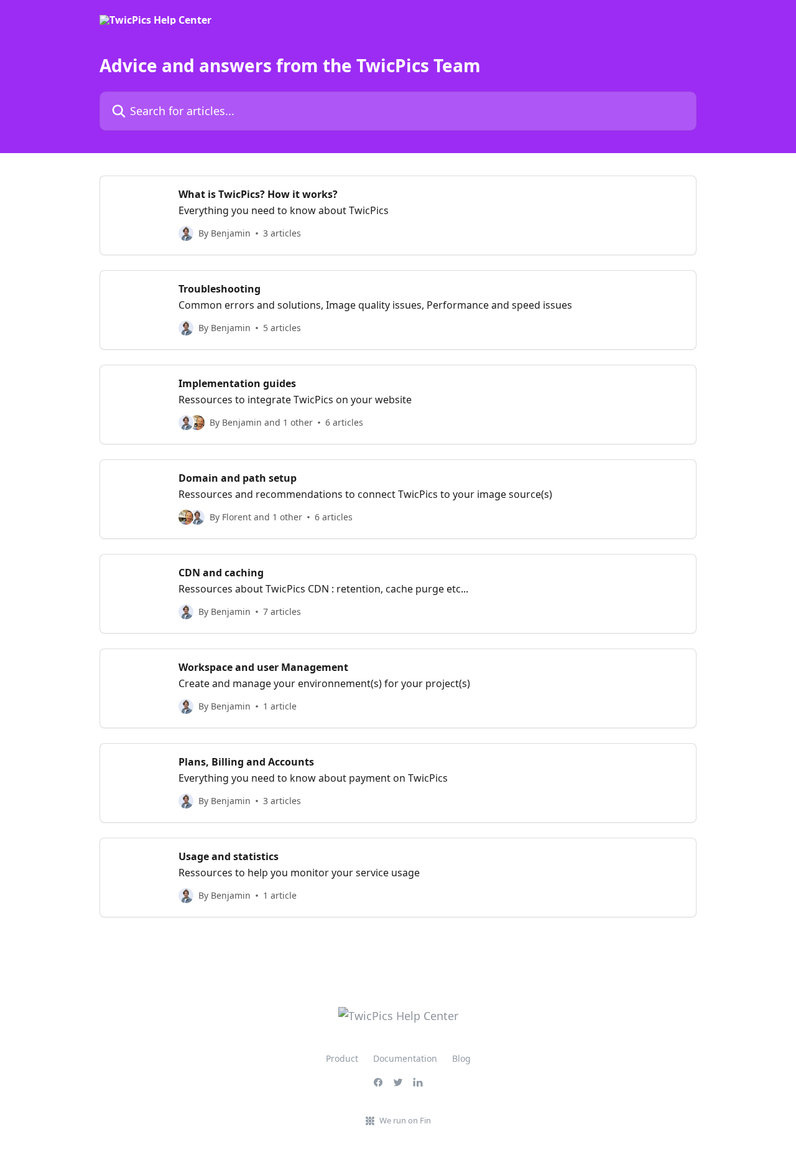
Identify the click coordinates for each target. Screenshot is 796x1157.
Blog (461, 1058)
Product (342, 1058)
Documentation (405, 1058)
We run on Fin (405, 1120)
